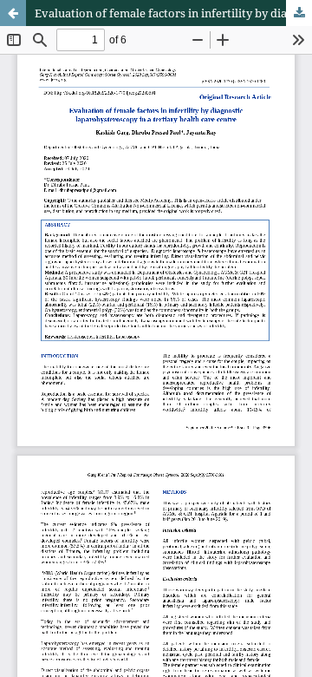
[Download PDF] (299, 13)
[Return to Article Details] (13, 13)
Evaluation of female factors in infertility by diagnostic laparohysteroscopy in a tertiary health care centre (173, 13)
